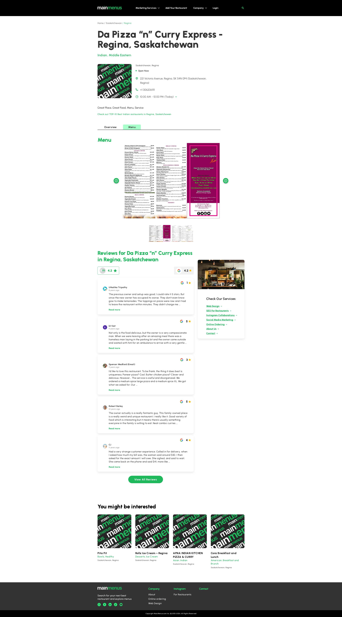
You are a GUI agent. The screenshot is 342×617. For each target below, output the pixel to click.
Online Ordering (215, 324)
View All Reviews (145, 479)
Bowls (101, 556)
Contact (210, 333)
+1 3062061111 (147, 89)
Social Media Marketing (219, 319)
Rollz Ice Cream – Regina (151, 553)
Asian (176, 560)
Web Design (212, 306)
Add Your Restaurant (176, 8)
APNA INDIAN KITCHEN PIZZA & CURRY (188, 555)
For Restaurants (182, 594)
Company (198, 8)
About (151, 594)
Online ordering (157, 598)
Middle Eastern (120, 55)
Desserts (140, 556)
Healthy (109, 556)
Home (101, 23)
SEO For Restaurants (217, 310)
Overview (110, 127)
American (216, 560)
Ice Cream (152, 556)
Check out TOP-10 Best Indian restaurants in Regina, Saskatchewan (134, 114)
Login (215, 8)
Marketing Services (146, 8)
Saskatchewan (114, 23)
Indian (102, 55)
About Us (211, 328)
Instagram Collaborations (220, 315)
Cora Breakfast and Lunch (223, 555)
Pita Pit (102, 553)
